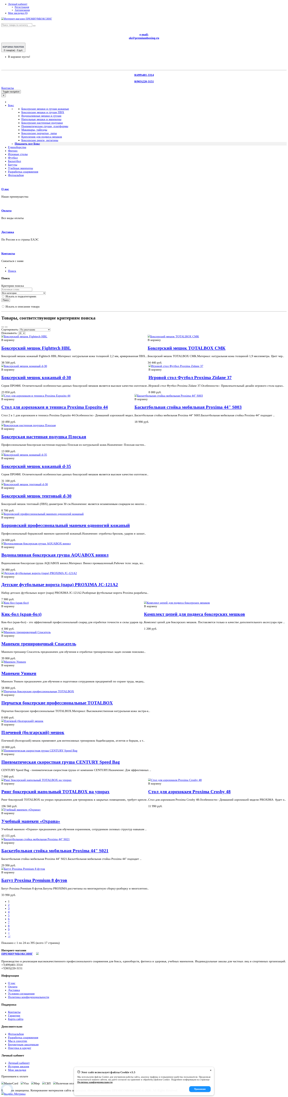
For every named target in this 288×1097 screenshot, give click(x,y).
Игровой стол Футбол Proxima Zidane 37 (190, 377)
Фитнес (13, 150)
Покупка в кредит (19, 1048)
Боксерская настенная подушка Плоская (43, 436)
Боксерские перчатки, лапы (39, 133)
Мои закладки (17, 1070)
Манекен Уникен (18, 673)
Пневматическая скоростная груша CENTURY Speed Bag (60, 762)
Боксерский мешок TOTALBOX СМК (187, 348)
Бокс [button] (11, 105)
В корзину (7, 340)
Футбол (13, 157)
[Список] (2, 326)
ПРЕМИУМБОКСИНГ (17, 953)
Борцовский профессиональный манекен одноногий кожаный (65, 525)
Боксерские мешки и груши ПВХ (42, 112)
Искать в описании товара (22, 306)
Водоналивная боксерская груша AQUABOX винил (54, 554)
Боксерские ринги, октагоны (39, 140)
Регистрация (22, 7)
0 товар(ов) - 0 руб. (13, 49)
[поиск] (34, 25)
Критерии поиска (12, 285)
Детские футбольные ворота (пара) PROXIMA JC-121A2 (59, 584)
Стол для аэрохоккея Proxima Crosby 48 (189, 791)
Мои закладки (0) (18, 13)
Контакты (7, 88)
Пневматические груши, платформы (44, 126)
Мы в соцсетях (17, 1041)
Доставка (7, 232)
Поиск (12, 271)
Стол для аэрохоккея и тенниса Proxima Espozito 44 (54, 407)
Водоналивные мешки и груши (41, 115)
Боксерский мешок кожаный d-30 (36, 377)
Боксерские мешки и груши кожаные (45, 108)
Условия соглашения (21, 993)
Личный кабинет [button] (17, 4)
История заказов (18, 1066)
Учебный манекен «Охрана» (30, 821)
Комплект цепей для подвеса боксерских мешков (194, 614)
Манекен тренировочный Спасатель (38, 643)
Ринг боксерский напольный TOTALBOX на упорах (55, 791)
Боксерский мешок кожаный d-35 (36, 466)
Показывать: (9, 333)
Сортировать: (10, 329)
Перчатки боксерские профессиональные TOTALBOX (57, 702)
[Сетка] (6, 326)
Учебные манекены (20, 168)
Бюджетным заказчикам (23, 1044)
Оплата (6, 210)
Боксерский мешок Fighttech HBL (36, 348)
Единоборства (17, 147)
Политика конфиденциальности (28, 997)
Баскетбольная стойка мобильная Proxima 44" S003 (188, 407)
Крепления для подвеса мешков (41, 136)
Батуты (12, 164)
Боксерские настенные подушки (42, 122)
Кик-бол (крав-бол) (21, 614)
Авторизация (22, 10)
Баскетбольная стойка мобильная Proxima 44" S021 (54, 850)
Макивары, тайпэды (34, 129)
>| (9, 936)
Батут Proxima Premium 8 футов (34, 880)
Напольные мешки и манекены (41, 119)
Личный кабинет (19, 1063)
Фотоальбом (16, 175)
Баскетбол (14, 161)
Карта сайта (15, 1019)
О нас (5, 189)
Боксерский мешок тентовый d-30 (36, 495)
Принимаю (200, 1089)
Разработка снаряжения (23, 171)
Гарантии (14, 1015)
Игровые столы (18, 154)
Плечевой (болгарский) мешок (32, 732)
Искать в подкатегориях (20, 296)
